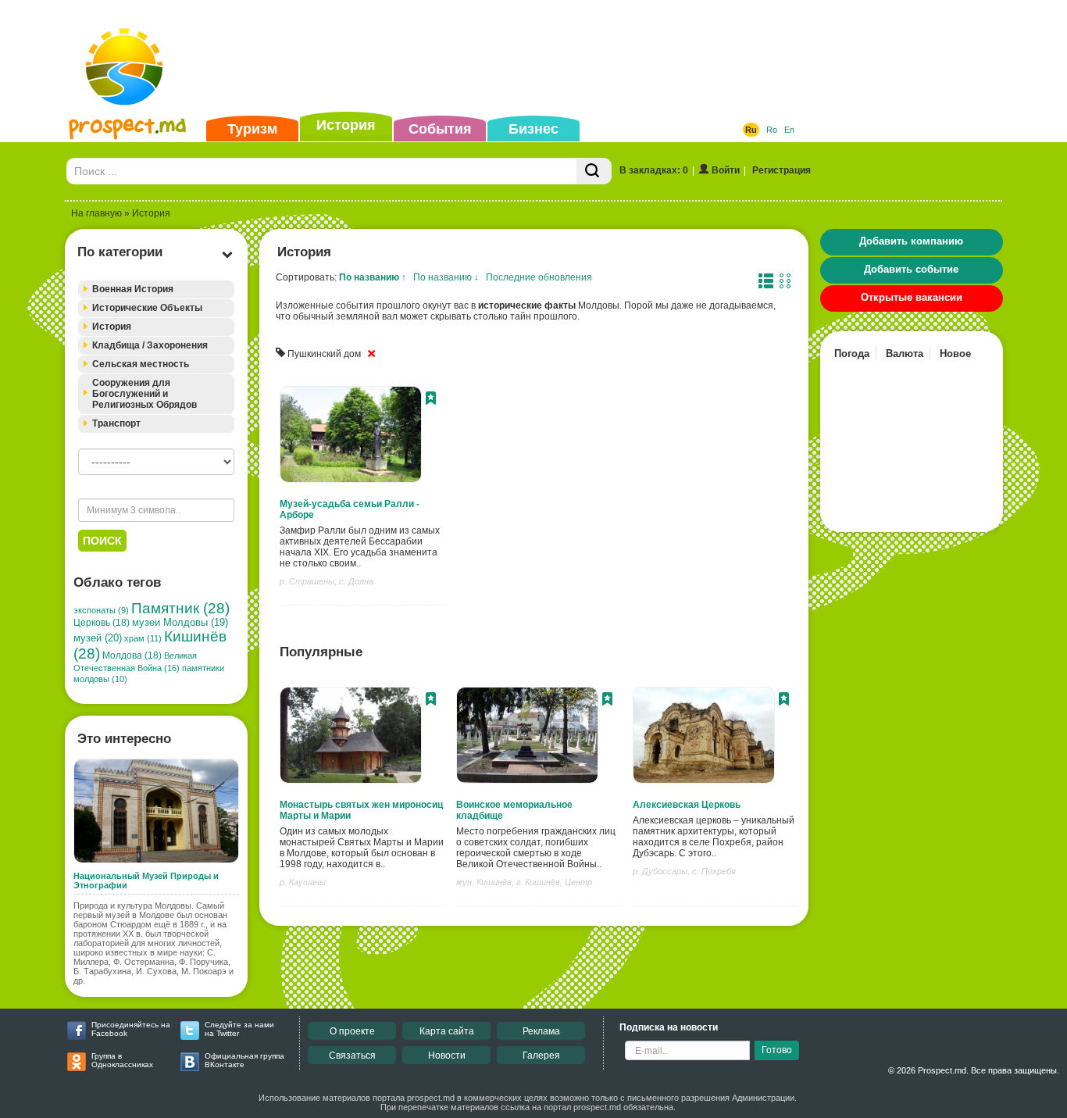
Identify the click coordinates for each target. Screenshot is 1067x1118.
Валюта (904, 353)
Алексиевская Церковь (686, 804)
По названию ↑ (372, 277)
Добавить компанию (911, 241)
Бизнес (533, 129)
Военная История (132, 289)
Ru (751, 129)
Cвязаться (352, 1055)
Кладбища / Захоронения (150, 345)
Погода (851, 353)
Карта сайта (446, 1031)
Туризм (252, 129)
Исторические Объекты (147, 307)
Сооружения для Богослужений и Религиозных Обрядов (144, 393)
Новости (447, 1055)
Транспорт (116, 423)
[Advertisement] (509, 58)
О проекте (352, 1031)
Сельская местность (140, 364)
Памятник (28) (180, 608)
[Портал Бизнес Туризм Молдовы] (127, 82)
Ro (771, 129)
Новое (955, 353)
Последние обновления (539, 277)
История (346, 125)
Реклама (541, 1031)
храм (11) (143, 638)
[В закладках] (430, 400)
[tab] (156, 289)
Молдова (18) (132, 655)
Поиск (102, 540)
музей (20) (97, 638)
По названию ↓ (446, 277)
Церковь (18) (101, 622)
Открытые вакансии (911, 297)
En (789, 129)
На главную (96, 213)
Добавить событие (911, 269)
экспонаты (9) (101, 610)
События (440, 129)
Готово (777, 1050)
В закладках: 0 (653, 170)
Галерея (541, 1055)
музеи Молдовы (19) (180, 622)
